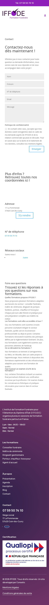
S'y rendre (25, 215)
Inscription (8, 486)
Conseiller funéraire (12, 447)
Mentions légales (11, 587)
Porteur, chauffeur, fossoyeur (17, 458)
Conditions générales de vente (17, 593)
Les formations (10, 442)
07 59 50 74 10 (11, 235)
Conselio (20, 582)
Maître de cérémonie (12, 451)
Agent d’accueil (10, 462)
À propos (7, 474)
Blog (5, 490)
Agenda (6, 482)
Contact (6, 493)
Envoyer (36, 149)
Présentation (9, 478)
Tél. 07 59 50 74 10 (24, 3)
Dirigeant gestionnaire (13, 455)
